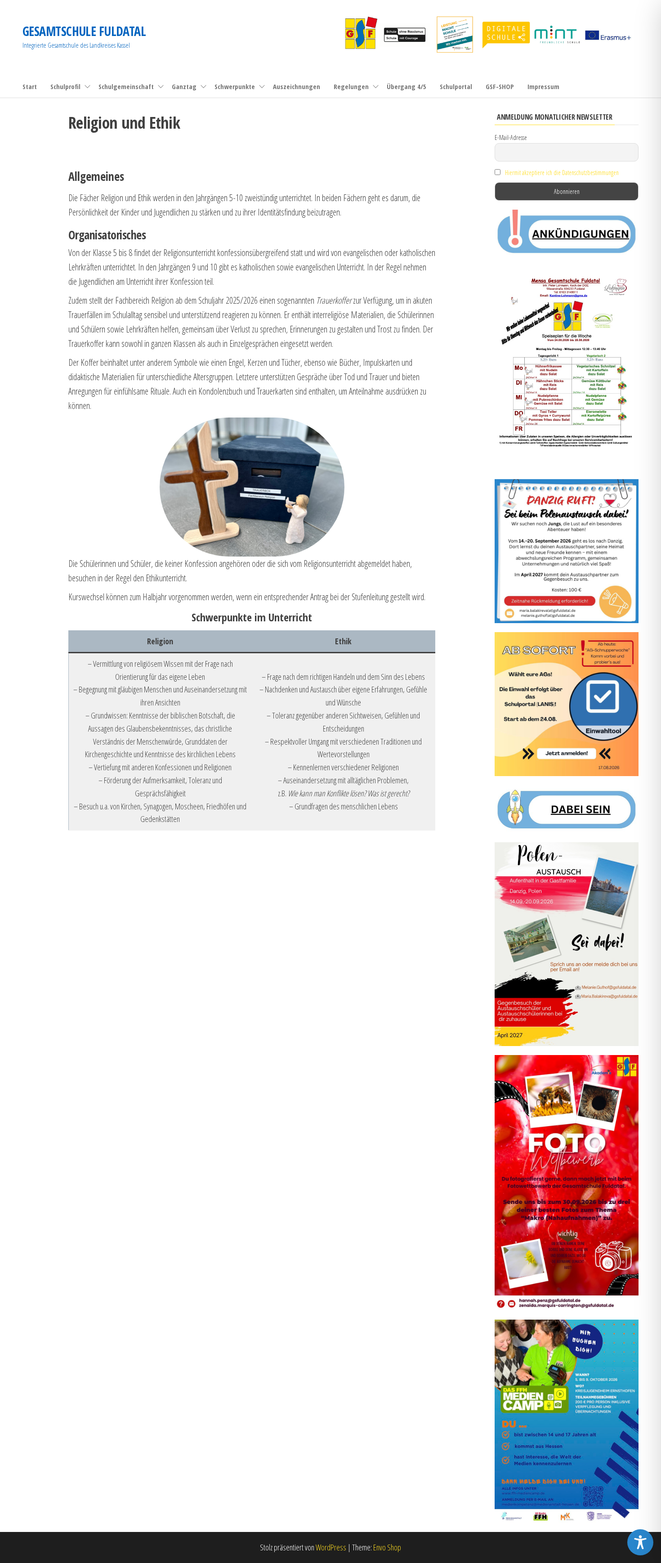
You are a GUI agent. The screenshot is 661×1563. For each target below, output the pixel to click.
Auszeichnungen (296, 86)
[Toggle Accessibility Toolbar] (640, 1542)
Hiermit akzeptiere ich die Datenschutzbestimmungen (562, 172)
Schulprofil (65, 86)
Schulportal (456, 86)
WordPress (331, 1547)
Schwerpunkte (234, 86)
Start (29, 86)
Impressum (543, 86)
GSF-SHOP (500, 86)
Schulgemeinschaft (126, 86)
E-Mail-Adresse (511, 137)
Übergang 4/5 (406, 86)
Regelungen (351, 86)
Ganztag (184, 86)
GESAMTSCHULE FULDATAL (84, 31)
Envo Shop (387, 1547)
